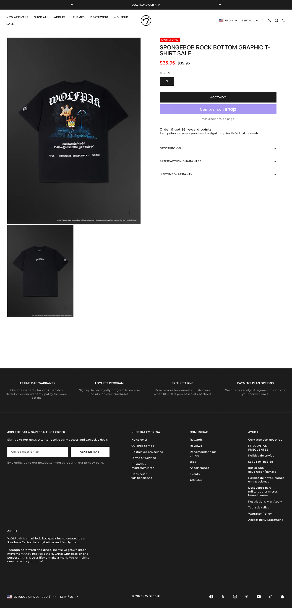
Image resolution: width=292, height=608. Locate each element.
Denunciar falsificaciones (141, 476)
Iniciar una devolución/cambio (262, 469)
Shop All (41, 17)
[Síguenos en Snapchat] (282, 596)
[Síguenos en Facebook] (211, 596)
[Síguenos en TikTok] (270, 596)
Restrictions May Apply (265, 501)
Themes (79, 17)
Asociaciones (199, 467)
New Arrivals (17, 17)
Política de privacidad (147, 452)
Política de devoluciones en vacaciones (266, 479)
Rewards (196, 439)
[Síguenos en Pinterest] (247, 596)
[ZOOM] (129, 213)
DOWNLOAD (140, 4)
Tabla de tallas (258, 507)
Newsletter (139, 439)
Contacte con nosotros (265, 439)
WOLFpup (121, 17)
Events (195, 474)
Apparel (60, 17)
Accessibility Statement (265, 519)
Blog (193, 461)
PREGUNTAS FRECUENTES (258, 447)
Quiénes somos (142, 445)
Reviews (196, 445)
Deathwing (99, 17)
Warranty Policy (260, 513)
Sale (10, 24)
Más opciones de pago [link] (218, 119)
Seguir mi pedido (260, 461)
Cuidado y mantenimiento (142, 465)
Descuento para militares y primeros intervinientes (263, 491)
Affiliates (196, 480)
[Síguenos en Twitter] (223, 596)
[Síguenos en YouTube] (258, 596)
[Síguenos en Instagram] (235, 596)
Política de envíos (261, 455)
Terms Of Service (143, 457)
